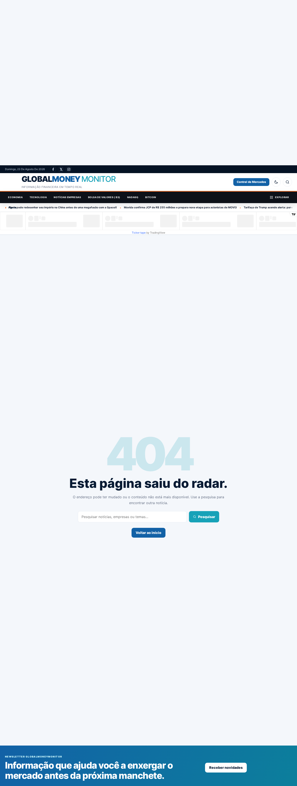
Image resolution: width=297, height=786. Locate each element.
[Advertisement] (148, 82)
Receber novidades (226, 767)
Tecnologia (38, 197)
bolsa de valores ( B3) (104, 197)
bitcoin (150, 197)
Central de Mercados (251, 182)
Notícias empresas (67, 197)
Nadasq (132, 197)
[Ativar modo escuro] (276, 182)
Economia (15, 197)
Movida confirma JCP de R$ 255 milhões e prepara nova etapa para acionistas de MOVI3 (157, 207)
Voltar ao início (148, 532)
